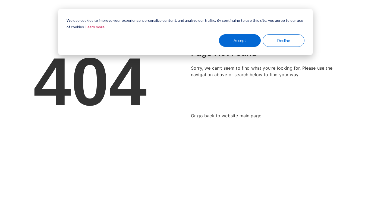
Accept (240, 40)
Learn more (95, 26)
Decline (283, 40)
